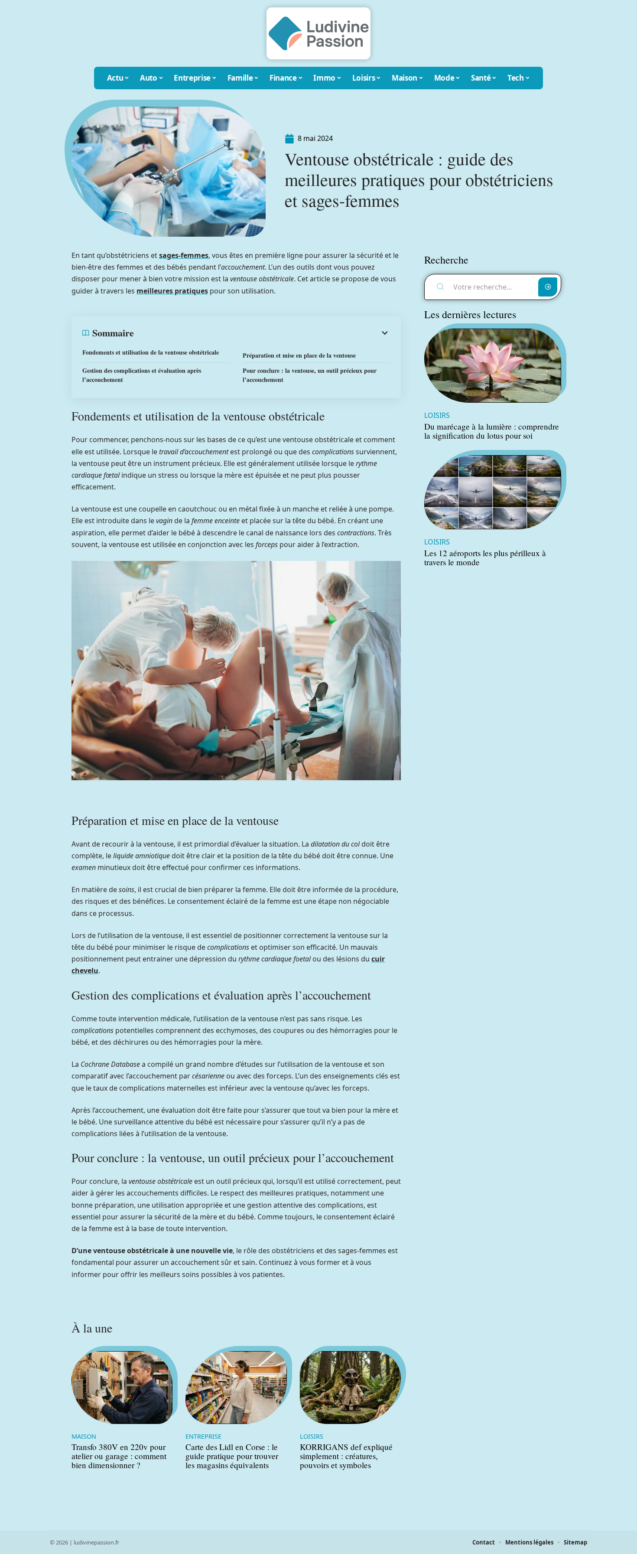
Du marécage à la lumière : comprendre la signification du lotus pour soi (491, 431)
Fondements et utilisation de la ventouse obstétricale (150, 352)
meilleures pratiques (172, 291)
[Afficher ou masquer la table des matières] (262, 333)
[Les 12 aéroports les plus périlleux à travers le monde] (492, 492)
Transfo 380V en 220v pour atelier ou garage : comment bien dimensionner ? (119, 1455)
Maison (84, 1436)
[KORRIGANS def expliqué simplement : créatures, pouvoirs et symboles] (350, 1387)
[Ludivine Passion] (318, 33)
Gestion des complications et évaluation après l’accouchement (141, 375)
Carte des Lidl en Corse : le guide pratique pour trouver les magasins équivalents (231, 1455)
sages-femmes (183, 255)
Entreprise (203, 1436)
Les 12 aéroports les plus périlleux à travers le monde (485, 557)
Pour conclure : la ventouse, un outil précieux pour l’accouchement (310, 375)
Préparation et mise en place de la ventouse (299, 355)
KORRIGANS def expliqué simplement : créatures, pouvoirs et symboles (346, 1455)
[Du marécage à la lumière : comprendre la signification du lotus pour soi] (492, 366)
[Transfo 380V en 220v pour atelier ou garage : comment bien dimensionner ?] (122, 1387)
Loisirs (311, 1436)
